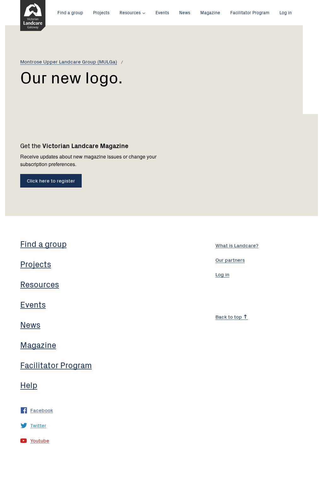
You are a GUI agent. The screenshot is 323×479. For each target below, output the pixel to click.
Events (162, 12)
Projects (101, 12)
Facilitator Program (249, 12)
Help (28, 384)
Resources (130, 12)
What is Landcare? (236, 245)
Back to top (229, 316)
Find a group (70, 12)
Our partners (230, 259)
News (184, 12)
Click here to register (51, 180)
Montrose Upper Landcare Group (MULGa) (68, 61)
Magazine (210, 12)
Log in (285, 12)
